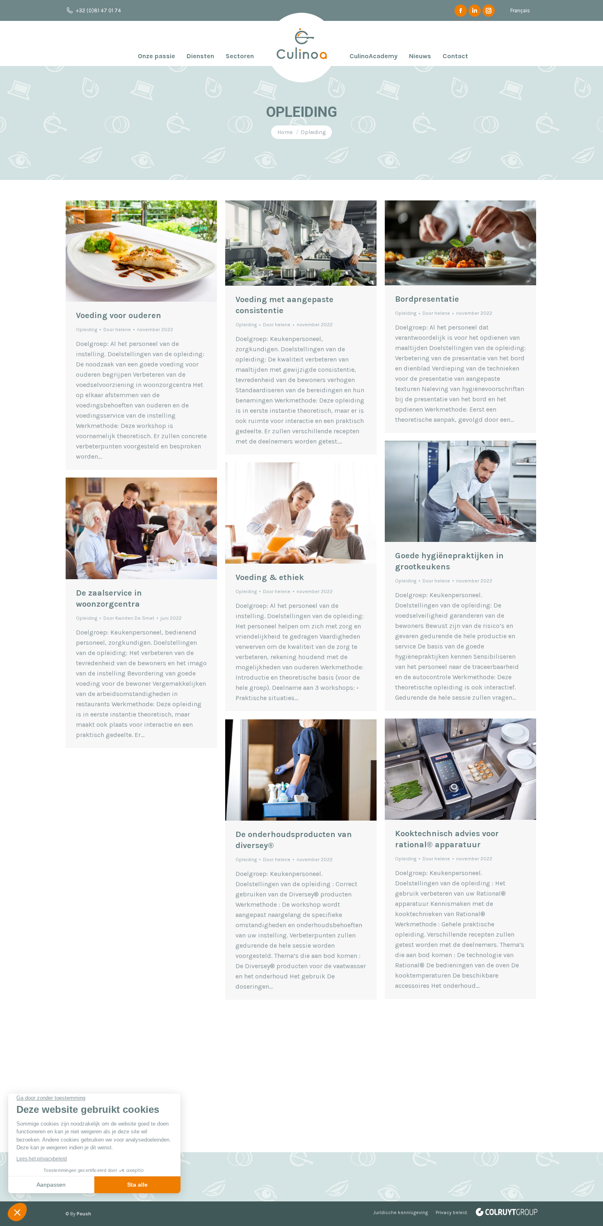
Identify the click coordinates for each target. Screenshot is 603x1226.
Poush (84, 1214)
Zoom (130, 251)
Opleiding (86, 329)
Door (117, 329)
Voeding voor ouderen (118, 315)
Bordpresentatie (427, 299)
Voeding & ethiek (269, 577)
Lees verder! (153, 251)
